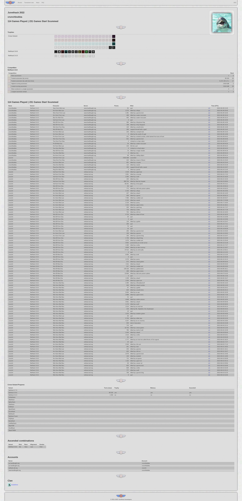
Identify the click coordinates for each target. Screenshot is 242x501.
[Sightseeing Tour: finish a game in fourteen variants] (69, 48)
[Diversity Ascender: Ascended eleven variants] (80, 37)
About (37, 2)
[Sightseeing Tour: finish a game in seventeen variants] (59, 48)
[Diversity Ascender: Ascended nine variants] (86, 37)
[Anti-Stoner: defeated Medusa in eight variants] (90, 41)
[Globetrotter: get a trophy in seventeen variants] (59, 45)
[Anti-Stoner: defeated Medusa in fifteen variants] (66, 41)
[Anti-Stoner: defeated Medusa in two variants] (110, 41)
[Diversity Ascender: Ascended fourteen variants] (69, 37)
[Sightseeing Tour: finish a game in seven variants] (93, 48)
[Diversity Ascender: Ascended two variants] (110, 37)
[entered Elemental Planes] (63, 53)
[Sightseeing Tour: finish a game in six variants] (97, 48)
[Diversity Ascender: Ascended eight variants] (90, 37)
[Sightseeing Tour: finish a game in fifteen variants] (66, 48)
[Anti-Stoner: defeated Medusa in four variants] (103, 41)
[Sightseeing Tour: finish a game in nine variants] (86, 48)
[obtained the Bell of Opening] (76, 53)
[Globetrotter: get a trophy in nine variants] (86, 45)
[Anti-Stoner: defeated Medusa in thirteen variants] (73, 41)
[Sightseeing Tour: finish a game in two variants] (110, 48)
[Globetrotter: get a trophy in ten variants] (83, 45)
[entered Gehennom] (83, 53)
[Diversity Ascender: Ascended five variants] (100, 37)
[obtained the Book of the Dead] (73, 53)
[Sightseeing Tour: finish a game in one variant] (113, 48)
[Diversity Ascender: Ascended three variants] (107, 37)
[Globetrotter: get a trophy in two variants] (110, 45)
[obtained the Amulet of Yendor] (66, 53)
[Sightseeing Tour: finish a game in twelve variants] (76, 48)
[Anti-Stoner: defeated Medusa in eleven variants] (80, 41)
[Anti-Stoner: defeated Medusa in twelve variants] (76, 41)
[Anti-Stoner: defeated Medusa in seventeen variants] (59, 41)
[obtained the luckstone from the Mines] (90, 53)
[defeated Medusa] (86, 53)
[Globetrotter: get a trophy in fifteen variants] (66, 45)
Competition (12, 67)
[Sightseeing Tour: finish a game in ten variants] (83, 48)
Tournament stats (29, 2)
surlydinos (14, 485)
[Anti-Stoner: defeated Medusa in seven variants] (93, 41)
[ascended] (56, 53)
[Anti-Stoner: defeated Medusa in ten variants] (83, 41)
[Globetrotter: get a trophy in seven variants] (93, 45)
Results (20, 2)
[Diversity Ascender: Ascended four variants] (103, 37)
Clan (10, 480)
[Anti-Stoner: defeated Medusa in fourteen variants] (69, 41)
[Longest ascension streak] (9, 91)
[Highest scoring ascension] (9, 83)
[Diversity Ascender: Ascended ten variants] (83, 37)
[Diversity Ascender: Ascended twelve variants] (76, 37)
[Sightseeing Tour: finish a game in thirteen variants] (73, 48)
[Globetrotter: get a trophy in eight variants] (90, 45)
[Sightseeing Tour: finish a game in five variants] (100, 48)
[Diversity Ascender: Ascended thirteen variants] (73, 37)
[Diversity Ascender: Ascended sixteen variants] (63, 37)
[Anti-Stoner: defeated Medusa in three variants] (107, 41)
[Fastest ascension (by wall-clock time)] (9, 81)
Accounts (13, 457)
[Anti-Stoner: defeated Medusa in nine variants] (86, 41)
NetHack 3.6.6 (13, 51)
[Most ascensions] (9, 75)
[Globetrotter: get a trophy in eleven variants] (80, 45)
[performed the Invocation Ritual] (69, 53)
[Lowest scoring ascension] (9, 86)
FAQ (43, 2)
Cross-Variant (12, 36)
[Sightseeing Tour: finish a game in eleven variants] (80, 48)
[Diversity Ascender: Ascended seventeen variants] (59, 37)
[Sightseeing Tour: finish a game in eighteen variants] (56, 48)
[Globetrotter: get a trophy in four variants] (103, 45)
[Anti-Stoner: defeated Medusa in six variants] (97, 41)
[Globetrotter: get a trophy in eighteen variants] (56, 45)
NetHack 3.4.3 (13, 55)
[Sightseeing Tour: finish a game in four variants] (103, 48)
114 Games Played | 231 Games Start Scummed (33, 102)
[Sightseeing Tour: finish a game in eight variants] (90, 48)
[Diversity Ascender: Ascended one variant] (113, 37)
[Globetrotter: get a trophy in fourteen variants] (69, 45)
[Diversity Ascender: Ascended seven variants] (93, 37)
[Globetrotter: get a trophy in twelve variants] (76, 45)
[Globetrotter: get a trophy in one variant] (113, 45)
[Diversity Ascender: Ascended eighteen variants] (56, 37)
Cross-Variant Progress (16, 385)
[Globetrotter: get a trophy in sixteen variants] (63, 45)
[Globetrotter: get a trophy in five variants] (100, 45)
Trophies (11, 32)
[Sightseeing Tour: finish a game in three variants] (107, 48)
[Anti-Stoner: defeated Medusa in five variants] (100, 41)
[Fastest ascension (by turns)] (9, 78)
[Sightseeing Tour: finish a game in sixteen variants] (63, 48)
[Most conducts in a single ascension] (9, 89)
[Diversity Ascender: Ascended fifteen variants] (66, 37)
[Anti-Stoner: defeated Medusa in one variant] (113, 41)
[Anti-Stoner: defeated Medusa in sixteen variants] (63, 41)
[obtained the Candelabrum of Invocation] (80, 53)
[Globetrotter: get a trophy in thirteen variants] (73, 45)
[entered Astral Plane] (59, 53)
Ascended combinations (21, 440)
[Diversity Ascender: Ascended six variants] (97, 37)
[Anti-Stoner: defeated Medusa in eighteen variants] (56, 41)
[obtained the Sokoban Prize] (93, 53)
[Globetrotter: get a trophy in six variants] (97, 45)
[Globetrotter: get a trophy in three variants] (107, 45)
